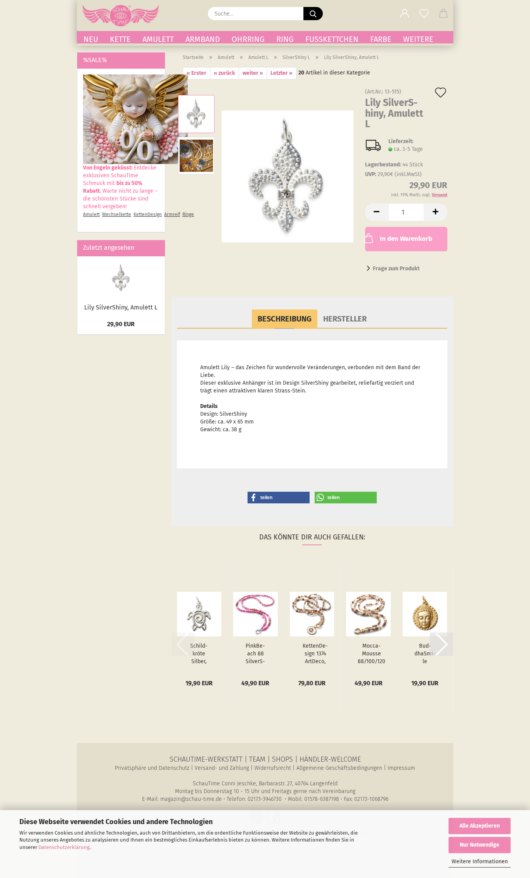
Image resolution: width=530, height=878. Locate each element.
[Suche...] (313, 13)
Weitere (418, 39)
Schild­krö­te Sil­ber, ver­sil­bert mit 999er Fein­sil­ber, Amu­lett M (199, 654)
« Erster (196, 73)
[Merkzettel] (424, 13)
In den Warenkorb (406, 239)
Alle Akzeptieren (479, 826)
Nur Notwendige (479, 845)
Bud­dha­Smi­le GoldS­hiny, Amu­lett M (424, 654)
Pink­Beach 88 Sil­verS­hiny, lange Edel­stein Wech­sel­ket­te (255, 654)
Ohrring (248, 39)
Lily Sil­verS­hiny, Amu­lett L (121, 307)
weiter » (252, 73)
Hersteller (345, 318)
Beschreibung (285, 318)
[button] (404, 13)
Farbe (380, 39)
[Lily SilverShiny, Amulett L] (287, 176)
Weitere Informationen (480, 861)
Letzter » (281, 73)
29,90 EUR (121, 324)
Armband (202, 39)
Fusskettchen (332, 39)
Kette (120, 39)
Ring (285, 39)
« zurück (224, 73)
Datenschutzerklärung (64, 847)
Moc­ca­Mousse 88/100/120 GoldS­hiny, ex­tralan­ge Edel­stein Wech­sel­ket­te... (371, 654)
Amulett (158, 39)
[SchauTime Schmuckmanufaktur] (124, 15)
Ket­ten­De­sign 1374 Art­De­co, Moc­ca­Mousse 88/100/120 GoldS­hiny (315, 654)
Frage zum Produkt (396, 268)
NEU (90, 39)
